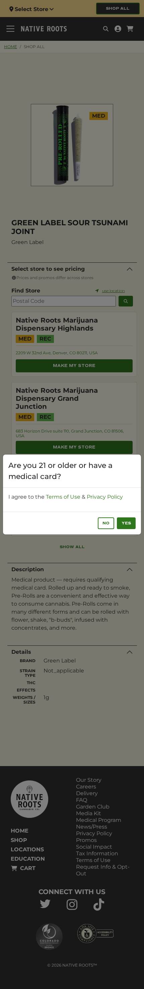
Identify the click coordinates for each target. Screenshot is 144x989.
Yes (126, 523)
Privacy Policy (105, 497)
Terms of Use (63, 497)
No (106, 523)
